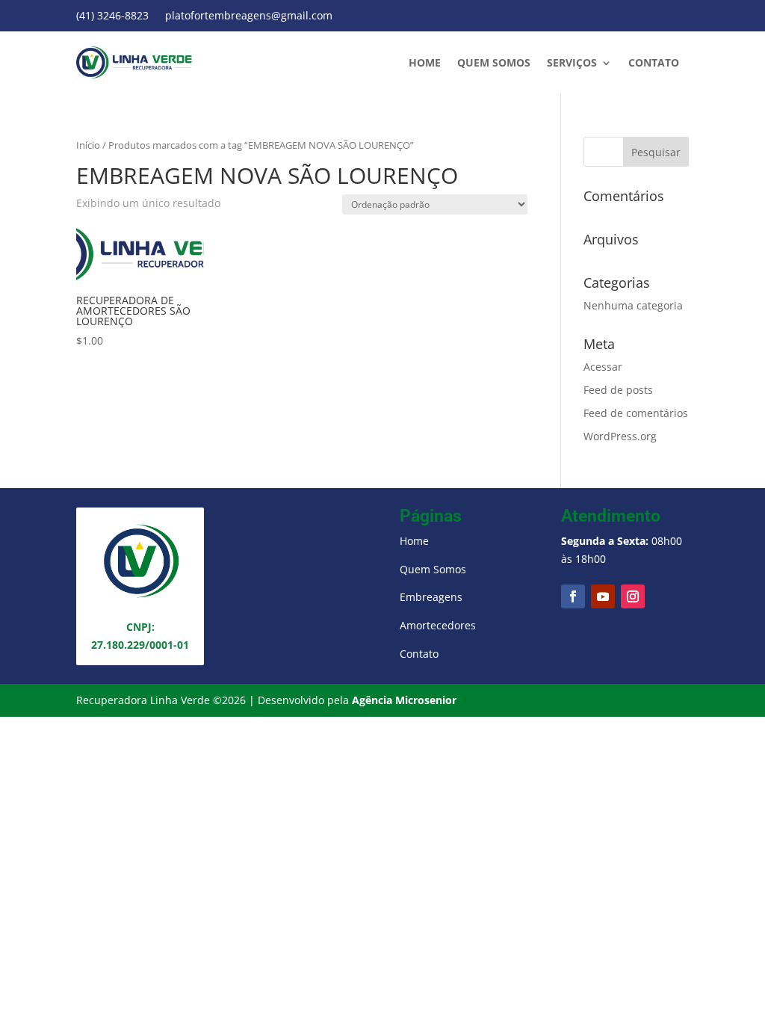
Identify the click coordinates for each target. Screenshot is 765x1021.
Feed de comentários (635, 413)
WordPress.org (620, 436)
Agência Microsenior (404, 700)
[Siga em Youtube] (603, 596)
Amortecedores (438, 625)
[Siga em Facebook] (573, 596)
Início (88, 145)
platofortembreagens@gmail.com (248, 16)
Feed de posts (618, 390)
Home (425, 64)
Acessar (602, 367)
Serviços (572, 64)
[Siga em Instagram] (633, 596)
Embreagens (431, 597)
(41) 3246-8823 (112, 16)
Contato (653, 64)
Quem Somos (493, 64)
